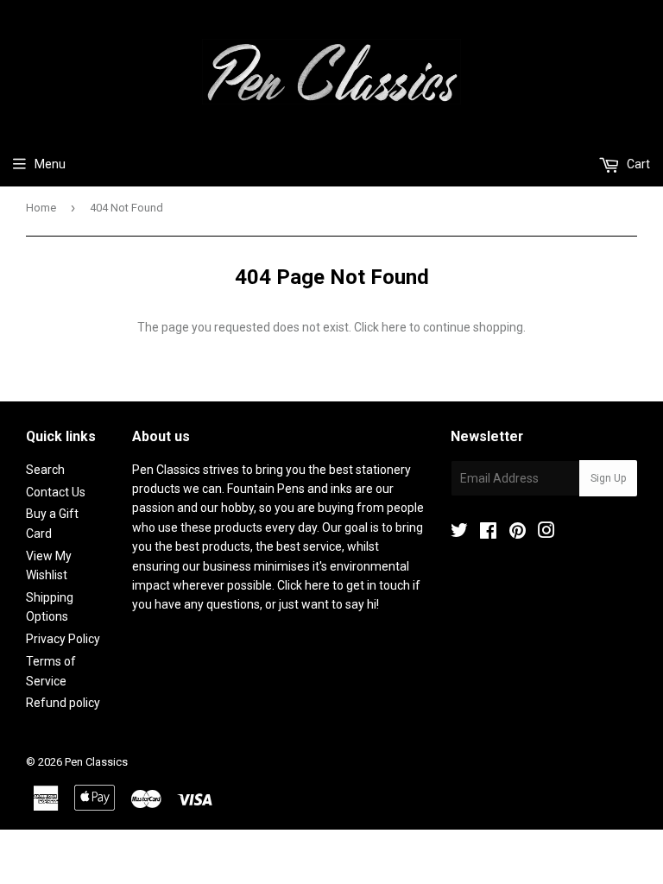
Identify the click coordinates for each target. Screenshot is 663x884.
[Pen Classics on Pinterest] (517, 533)
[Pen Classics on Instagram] (546, 533)
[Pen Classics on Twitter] (459, 533)
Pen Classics (96, 761)
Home (41, 207)
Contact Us (55, 492)
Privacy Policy (63, 639)
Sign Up (608, 478)
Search (45, 470)
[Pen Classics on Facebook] (488, 533)
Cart (637, 164)
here (394, 327)
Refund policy (63, 703)
